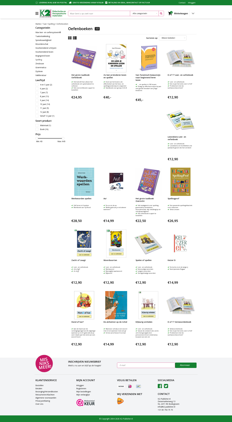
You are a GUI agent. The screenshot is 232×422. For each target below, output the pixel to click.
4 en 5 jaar (46, 84)
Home (38, 24)
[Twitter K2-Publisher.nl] (166, 387)
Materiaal (45, 125)
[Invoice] (121, 386)
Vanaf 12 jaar (47, 116)
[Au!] (116, 182)
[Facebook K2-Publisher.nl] (160, 387)
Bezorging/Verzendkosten (46, 391)
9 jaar (44, 100)
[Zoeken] (161, 13)
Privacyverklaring (42, 401)
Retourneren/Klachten (45, 394)
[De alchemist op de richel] (116, 305)
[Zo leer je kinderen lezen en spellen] (116, 58)
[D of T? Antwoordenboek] (180, 305)
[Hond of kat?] (84, 305)
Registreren (81, 388)
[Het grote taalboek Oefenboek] (84, 58)
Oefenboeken (62, 24)
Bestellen (39, 385)
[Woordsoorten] (116, 243)
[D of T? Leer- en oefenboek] (180, 58)
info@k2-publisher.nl (166, 406)
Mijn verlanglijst (83, 394)
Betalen (38, 388)
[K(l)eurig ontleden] (148, 305)
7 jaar (44, 92)
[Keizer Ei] (180, 243)
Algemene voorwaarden (45, 397)
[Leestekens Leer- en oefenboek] (180, 120)
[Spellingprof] (180, 182)
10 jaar (45, 104)
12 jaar (44, 112)
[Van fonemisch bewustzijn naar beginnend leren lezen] (148, 58)
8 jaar (44, 96)
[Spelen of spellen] (148, 243)
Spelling (51, 24)
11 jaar (44, 108)
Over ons (39, 404)
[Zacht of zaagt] (84, 243)
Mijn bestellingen (83, 391)
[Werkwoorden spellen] (84, 182)
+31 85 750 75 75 (165, 410)
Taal (44, 24)
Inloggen (80, 385)
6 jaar (44, 88)
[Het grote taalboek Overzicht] (148, 182)
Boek (44, 129)
